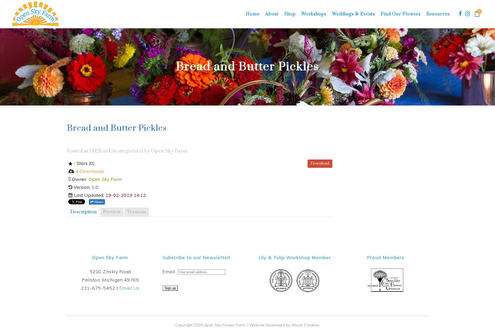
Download (320, 163)
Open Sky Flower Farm (224, 325)
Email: (170, 272)
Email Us (129, 288)
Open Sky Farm (169, 151)
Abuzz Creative (305, 325)
